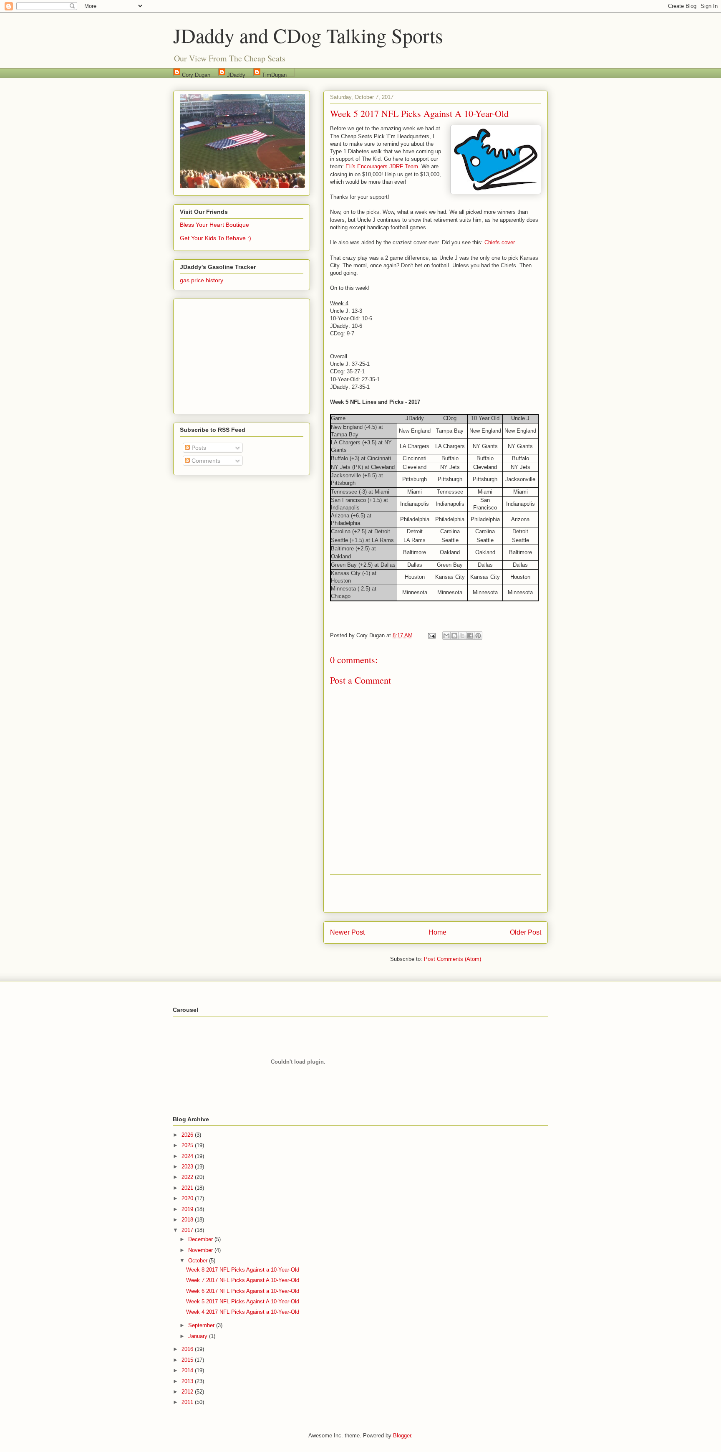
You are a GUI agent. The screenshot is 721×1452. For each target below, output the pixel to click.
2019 (188, 1209)
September (202, 1325)
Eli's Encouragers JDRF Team (381, 166)
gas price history (201, 280)
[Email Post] (431, 635)
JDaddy (236, 74)
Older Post (525, 932)
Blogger (402, 1435)
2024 (188, 1156)
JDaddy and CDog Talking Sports (308, 35)
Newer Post (347, 932)
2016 (188, 1349)
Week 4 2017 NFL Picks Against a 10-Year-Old (242, 1312)
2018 (188, 1219)
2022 (188, 1177)
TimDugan (274, 74)
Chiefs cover (499, 242)
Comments (205, 460)
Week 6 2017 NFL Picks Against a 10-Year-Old (242, 1291)
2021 (188, 1188)
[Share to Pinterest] (478, 635)
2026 (188, 1135)
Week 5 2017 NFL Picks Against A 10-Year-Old (242, 1301)
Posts (198, 447)
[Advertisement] (435, 893)
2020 (188, 1198)
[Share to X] (462, 635)
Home (437, 932)
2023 (188, 1166)
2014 (188, 1370)
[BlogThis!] (454, 635)
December (201, 1239)
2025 (188, 1145)
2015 (188, 1360)
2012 (188, 1392)
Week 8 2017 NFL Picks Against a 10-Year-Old (242, 1270)
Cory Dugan (196, 74)
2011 (188, 1402)
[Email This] (446, 635)
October (198, 1260)
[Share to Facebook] (470, 635)
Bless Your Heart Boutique (214, 224)
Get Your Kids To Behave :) (215, 238)
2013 (188, 1381)
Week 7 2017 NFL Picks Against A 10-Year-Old (242, 1280)
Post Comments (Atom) (452, 959)
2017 (188, 1230)
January (198, 1336)
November (201, 1250)
